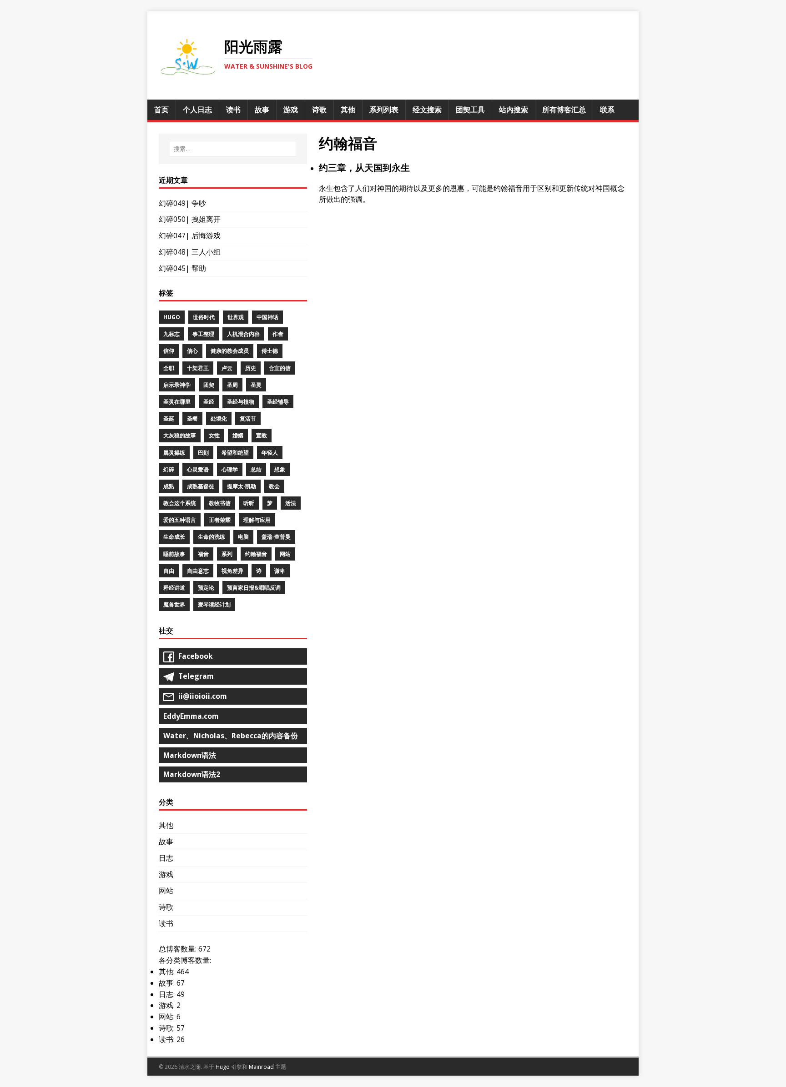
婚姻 (237, 435)
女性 (214, 435)
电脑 (243, 537)
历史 (250, 368)
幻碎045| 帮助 (182, 268)
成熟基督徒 (200, 486)
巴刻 (203, 452)
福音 (203, 554)
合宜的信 (280, 368)
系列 (227, 554)
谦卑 (279, 571)
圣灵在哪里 (177, 402)
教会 (274, 486)
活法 (290, 503)
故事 (166, 842)
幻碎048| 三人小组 (190, 252)
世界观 (235, 317)
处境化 (219, 418)
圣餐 (192, 418)
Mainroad (261, 1067)
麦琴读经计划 (214, 604)
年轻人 (270, 452)
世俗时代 (204, 317)
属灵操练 (174, 452)
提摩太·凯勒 (241, 486)
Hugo (171, 317)
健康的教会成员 (230, 351)
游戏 (166, 874)
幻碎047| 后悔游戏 (190, 235)
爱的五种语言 (179, 520)
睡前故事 (174, 554)
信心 (192, 351)
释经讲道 (174, 587)
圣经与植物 (240, 402)
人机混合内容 (243, 334)
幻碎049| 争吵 (182, 203)
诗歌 (166, 907)
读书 (166, 923)
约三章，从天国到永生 (364, 167)
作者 (277, 334)
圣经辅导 (278, 402)
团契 (208, 385)
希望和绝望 (235, 452)
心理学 (230, 469)
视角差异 (232, 571)
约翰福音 (256, 554)
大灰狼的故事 (179, 435)
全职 (168, 368)
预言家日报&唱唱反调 (254, 587)
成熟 (168, 486)
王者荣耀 (220, 520)
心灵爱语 (198, 469)
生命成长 (174, 537)
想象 (279, 469)
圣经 (208, 402)
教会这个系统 (179, 503)
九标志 (171, 334)
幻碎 (168, 469)
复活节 (248, 418)
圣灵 (256, 385)
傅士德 (270, 351)
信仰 (168, 351)
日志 (166, 858)
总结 (256, 469)
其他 (166, 825)
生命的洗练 (211, 537)
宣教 (261, 435)
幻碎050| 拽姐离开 (190, 219)
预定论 (206, 587)
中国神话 (267, 317)
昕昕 (248, 503)
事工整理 (203, 334)
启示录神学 (177, 385)
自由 (168, 571)
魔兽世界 (174, 604)
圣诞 (168, 418)
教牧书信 (220, 503)
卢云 (227, 368)
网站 (285, 554)
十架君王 (198, 368)
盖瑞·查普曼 (276, 537)
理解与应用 (257, 520)
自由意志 (198, 571)
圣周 (232, 385)
